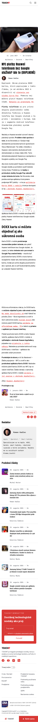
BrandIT (4, 681)
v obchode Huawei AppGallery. (20, 189)
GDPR (22, 691)
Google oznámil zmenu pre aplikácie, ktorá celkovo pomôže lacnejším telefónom (22, 588)
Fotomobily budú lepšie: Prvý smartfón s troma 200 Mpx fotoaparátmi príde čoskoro (23, 514)
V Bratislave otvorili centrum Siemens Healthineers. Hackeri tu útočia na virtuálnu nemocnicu (22, 552)
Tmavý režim (6, 667)
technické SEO (7, 713)
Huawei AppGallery (15, 381)
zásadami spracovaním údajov (24, 633)
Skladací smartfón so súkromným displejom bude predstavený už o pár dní (22, 533)
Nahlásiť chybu (28, 412)
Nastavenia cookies (27, 694)
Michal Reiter (15, 482)
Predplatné (5, 684)
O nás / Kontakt (7, 674)
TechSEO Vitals (24, 713)
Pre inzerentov (7, 677)
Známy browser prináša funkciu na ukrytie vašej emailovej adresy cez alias (21, 476)
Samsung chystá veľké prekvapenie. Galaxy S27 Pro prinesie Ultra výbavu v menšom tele (23, 495)
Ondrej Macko (15, 559)
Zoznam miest (25, 320)
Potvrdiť (19, 638)
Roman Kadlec (13, 78)
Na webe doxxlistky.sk (13, 313)
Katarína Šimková (16, 521)
